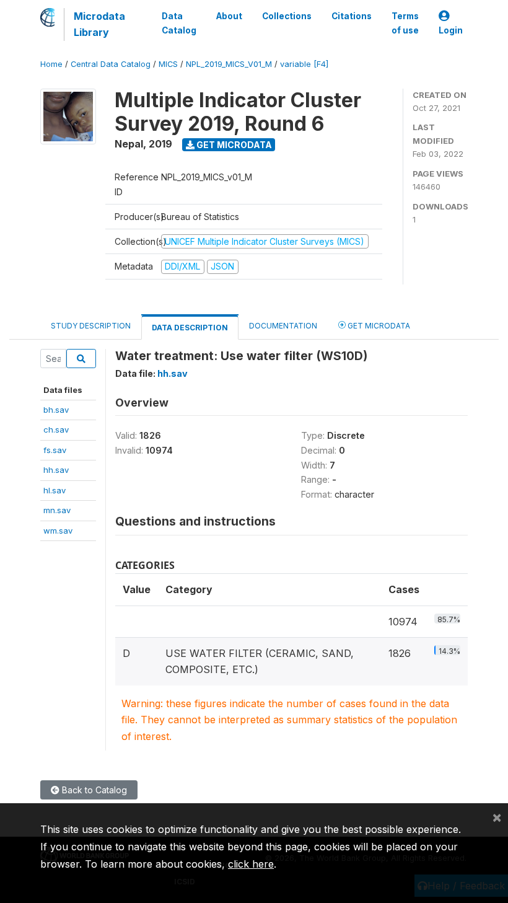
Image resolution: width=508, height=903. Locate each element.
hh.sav (56, 470)
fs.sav (54, 450)
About (229, 16)
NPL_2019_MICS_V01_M (229, 64)
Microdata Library (99, 24)
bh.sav (56, 410)
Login (451, 30)
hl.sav (54, 490)
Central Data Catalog (111, 64)
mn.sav (57, 510)
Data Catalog (179, 23)
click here (251, 864)
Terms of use (405, 23)
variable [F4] (304, 64)
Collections (287, 16)
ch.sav (56, 429)
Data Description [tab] (190, 327)
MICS (168, 64)
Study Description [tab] (91, 325)
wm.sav (57, 530)
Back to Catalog (93, 790)
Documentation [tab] (283, 325)
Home (51, 64)
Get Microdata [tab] (378, 325)
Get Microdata (233, 144)
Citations (351, 16)
